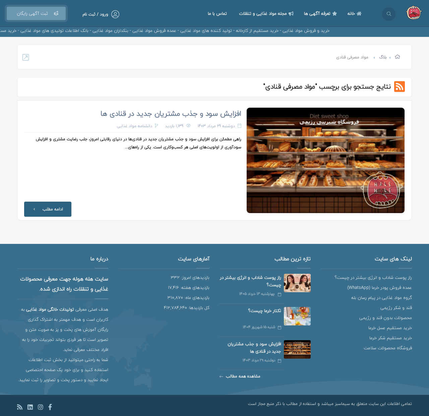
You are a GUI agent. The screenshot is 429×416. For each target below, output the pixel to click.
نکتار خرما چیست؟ (264, 310)
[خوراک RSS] (19, 408)
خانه (351, 13)
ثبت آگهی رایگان (32, 13)
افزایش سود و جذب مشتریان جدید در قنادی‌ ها (171, 113)
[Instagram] (40, 408)
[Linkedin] (30, 408)
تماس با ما (217, 13)
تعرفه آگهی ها (317, 13)
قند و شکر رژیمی (396, 307)
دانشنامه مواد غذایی (134, 125)
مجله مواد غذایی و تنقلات (263, 13)
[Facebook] (50, 408)
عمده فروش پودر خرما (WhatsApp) (379, 287)
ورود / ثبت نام (95, 14)
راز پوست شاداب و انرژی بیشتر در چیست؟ (373, 277)
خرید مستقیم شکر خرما (390, 338)
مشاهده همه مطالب (243, 376)
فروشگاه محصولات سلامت (388, 348)
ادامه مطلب (53, 209)
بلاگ (383, 57)
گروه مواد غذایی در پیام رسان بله (381, 297)
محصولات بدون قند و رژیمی (385, 317)
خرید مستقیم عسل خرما (390, 327)
